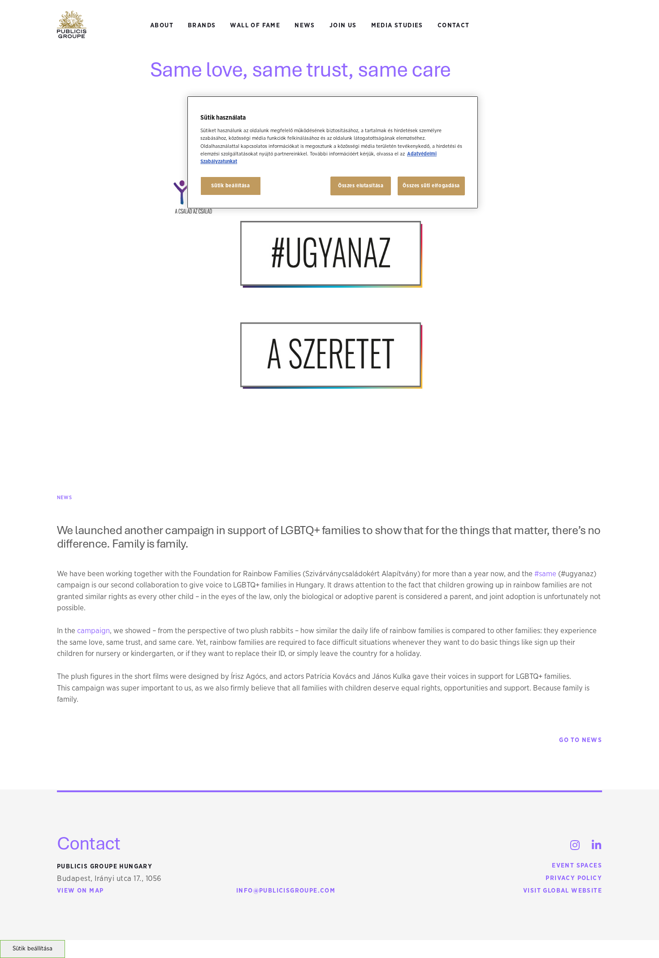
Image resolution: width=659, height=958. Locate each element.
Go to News (580, 740)
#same (545, 574)
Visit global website (562, 891)
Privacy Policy (574, 878)
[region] (332, 152)
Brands (202, 25)
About (161, 25)
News (305, 25)
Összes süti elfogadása (431, 185)
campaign (93, 630)
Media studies (397, 25)
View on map (80, 891)
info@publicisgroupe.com (285, 891)
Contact (454, 25)
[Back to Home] (72, 25)
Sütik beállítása (32, 948)
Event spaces (577, 866)
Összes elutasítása (360, 185)
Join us (343, 25)
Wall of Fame (255, 25)
